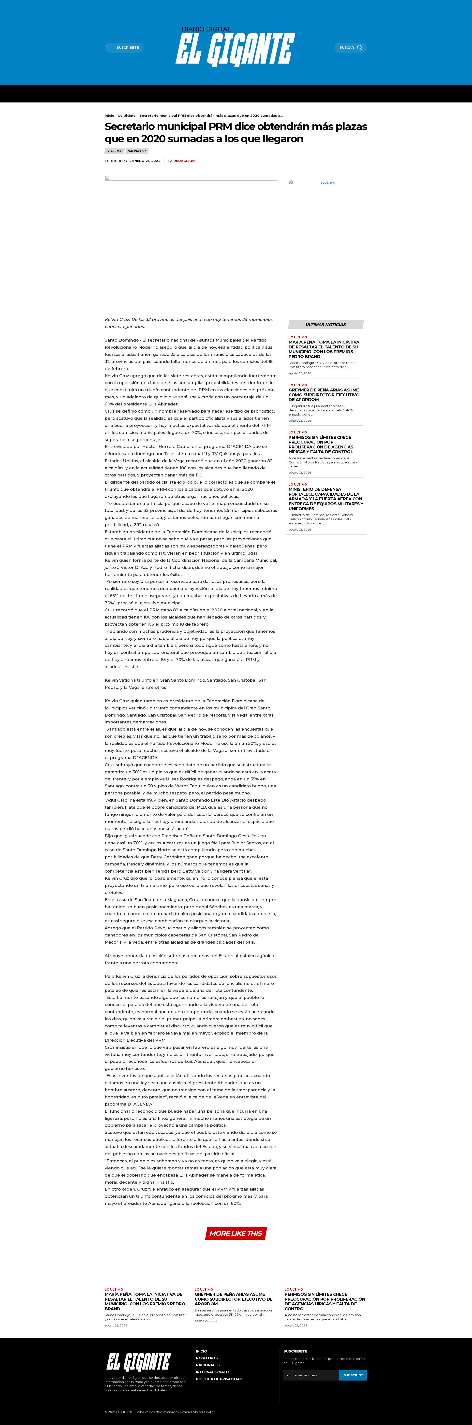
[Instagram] (113, 5)
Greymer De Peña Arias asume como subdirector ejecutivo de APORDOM (324, 395)
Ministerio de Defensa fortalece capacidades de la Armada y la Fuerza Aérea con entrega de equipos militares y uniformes (326, 499)
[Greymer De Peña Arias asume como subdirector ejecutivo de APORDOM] (236, 1264)
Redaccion (184, 161)
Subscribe (353, 1375)
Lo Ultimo (127, 115)
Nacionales (136, 151)
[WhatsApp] (362, 161)
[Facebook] (105, 5)
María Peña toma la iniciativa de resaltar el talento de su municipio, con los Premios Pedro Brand (324, 349)
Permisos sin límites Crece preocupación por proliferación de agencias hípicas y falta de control (321, 444)
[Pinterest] (351, 161)
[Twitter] (128, 5)
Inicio (109, 115)
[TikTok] (120, 5)
